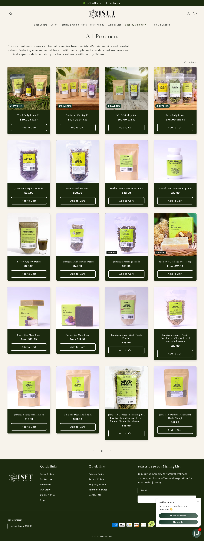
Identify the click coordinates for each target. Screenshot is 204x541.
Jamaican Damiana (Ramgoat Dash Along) (175, 416)
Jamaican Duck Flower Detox (77, 261)
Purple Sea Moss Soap (78, 334)
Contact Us (95, 495)
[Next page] (110, 451)
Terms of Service (98, 489)
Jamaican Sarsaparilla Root (29, 414)
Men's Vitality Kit (126, 115)
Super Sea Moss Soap (28, 334)
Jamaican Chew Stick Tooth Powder (126, 336)
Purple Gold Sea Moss (78, 188)
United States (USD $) (21, 526)
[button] (10, 14)
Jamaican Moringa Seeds (126, 261)
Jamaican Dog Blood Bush (77, 414)
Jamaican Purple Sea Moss (28, 188)
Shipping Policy (97, 484)
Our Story (45, 489)
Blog (42, 500)
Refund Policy (96, 479)
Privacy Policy (96, 474)
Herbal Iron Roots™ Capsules (175, 188)
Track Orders (47, 474)
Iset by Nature (106, 536)
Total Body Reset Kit (29, 115)
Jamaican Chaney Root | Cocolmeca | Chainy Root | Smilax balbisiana (175, 338)
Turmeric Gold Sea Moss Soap (175, 261)
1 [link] (94, 450)
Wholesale (45, 484)
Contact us (46, 479)
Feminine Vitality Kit (78, 115)
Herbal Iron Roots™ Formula (126, 188)
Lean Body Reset (175, 115)
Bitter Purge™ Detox (29, 261)
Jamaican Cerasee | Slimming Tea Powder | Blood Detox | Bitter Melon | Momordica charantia (126, 418)
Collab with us (48, 495)
